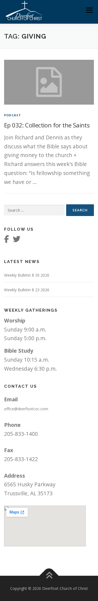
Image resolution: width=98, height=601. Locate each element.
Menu (89, 10)
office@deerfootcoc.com (26, 408)
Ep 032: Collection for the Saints (47, 125)
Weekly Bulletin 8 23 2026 (26, 289)
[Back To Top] (49, 575)
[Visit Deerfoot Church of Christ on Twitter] (16, 240)
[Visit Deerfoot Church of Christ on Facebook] (6, 240)
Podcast (12, 115)
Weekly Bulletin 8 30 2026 (26, 275)
